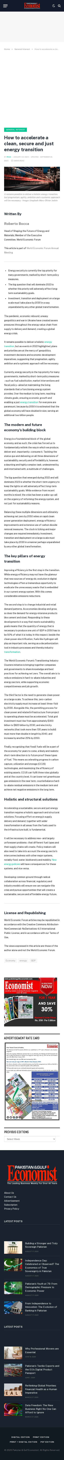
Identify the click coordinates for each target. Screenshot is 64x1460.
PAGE (9, 157)
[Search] (59, 6)
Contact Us (10, 1197)
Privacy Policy (11, 1208)
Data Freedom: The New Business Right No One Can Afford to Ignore (40, 1409)
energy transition (29, 402)
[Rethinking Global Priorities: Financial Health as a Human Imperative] (13, 1389)
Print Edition (41, 1437)
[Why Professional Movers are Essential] (13, 1353)
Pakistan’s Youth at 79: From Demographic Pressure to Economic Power (41, 1287)
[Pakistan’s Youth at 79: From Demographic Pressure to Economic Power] (13, 1288)
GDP (33, 960)
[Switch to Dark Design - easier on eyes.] (54, 5)
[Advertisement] (32, 88)
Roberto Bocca (16, 224)
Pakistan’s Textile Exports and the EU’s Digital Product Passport (42, 1369)
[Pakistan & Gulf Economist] (32, 6)
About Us (9, 1193)
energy (23, 960)
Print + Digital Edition (23, 1442)
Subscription (10, 1204)
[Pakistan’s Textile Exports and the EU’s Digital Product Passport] (13, 1370)
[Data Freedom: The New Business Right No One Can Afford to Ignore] (13, 1409)
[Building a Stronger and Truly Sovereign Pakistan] (13, 1247)
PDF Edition (47, 1442)
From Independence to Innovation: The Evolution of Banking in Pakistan (41, 1307)
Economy (10, 960)
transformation (12, 652)
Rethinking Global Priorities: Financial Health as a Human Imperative (41, 1389)
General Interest (15, 130)
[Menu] (5, 6)
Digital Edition (20, 1437)
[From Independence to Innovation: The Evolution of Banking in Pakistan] (13, 1307)
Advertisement (12, 1200)
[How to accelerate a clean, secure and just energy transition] (32, 179)
